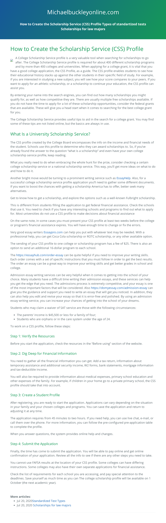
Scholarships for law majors (83, 29)
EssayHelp (123, 178)
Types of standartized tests (124, 24)
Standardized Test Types (48, 501)
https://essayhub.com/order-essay (39, 255)
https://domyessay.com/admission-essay (119, 288)
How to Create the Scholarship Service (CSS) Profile (60, 24)
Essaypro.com (53, 232)
